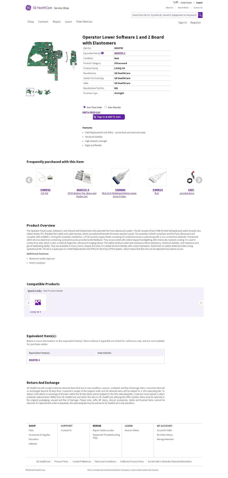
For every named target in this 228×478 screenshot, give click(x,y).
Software (33, 443)
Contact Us (198, 7)
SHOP (32, 425)
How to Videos (132, 430)
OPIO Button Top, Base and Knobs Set (82, 195)
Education (34, 439)
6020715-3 (83, 190)
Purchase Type (90, 93)
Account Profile (164, 430)
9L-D (157, 193)
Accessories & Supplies (39, 434)
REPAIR (97, 425)
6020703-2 (119, 53)
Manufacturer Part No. (93, 88)
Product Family (90, 68)
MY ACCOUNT (165, 425)
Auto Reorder (114, 107)
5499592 (45, 190)
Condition (88, 58)
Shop (31, 21)
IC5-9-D (44, 193)
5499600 (120, 190)
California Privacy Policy (132, 461)
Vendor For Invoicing (93, 78)
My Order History (165, 434)
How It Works (183, 7)
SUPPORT (67, 425)
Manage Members (165, 439)
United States (186, 2)
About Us (169, 7)
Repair (57, 21)
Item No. (87, 48)
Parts (31, 430)
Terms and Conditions (105, 461)
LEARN (129, 425)
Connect (43, 21)
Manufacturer (89, 73)
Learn (68, 21)
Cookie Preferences (81, 461)
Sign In (182, 22)
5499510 (158, 190)
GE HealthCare (43, 461)
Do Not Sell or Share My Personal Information (170, 461)
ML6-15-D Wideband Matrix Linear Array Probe (119, 195)
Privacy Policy (61, 461)
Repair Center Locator (103, 430)
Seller (85, 83)
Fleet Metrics (84, 21)
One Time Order (94, 107)
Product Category (92, 63)
